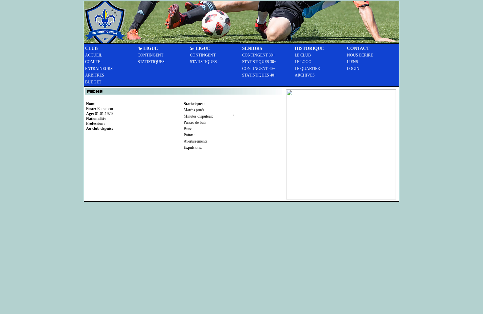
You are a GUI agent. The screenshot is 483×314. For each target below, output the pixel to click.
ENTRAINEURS (99, 68)
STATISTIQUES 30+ (259, 61)
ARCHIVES (305, 75)
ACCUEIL (93, 55)
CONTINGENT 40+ (258, 68)
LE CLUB (303, 55)
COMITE (92, 61)
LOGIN (353, 68)
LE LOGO (303, 61)
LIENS (352, 61)
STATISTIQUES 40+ (259, 75)
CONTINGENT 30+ (258, 55)
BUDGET (93, 82)
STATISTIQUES (151, 61)
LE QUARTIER (307, 68)
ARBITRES (94, 75)
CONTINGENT (150, 55)
